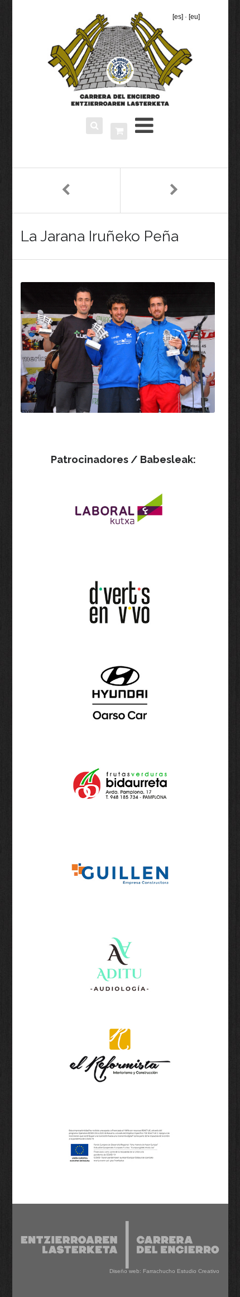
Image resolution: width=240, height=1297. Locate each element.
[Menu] (144, 125)
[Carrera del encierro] (120, 58)
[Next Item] (174, 190)
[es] (177, 17)
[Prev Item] (66, 190)
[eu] (194, 17)
